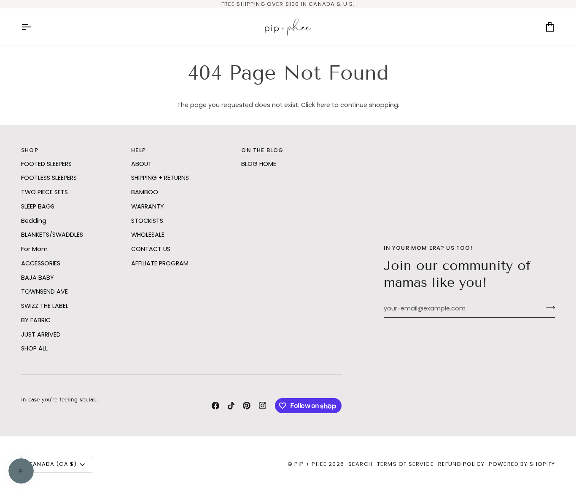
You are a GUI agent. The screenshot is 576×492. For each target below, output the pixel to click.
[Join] (548, 307)
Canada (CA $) (52, 464)
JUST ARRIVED (41, 334)
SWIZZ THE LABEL (44, 306)
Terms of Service (405, 464)
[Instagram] (262, 405)
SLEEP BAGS (37, 206)
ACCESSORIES (40, 263)
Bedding (33, 221)
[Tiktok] (231, 405)
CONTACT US (150, 249)
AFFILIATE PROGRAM (159, 263)
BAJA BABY (37, 277)
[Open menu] (33, 26)
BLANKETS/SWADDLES (52, 234)
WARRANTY (147, 206)
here (323, 105)
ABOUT (141, 164)
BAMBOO (144, 192)
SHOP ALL (34, 348)
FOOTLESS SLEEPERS (49, 178)
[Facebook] (215, 405)
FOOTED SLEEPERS (46, 164)
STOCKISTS (147, 221)
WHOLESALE (147, 234)
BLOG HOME (258, 164)
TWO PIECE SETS (44, 192)
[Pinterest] (246, 405)
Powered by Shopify (522, 464)
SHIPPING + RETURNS (160, 178)
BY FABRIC (36, 320)
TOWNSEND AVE (44, 291)
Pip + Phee (310, 464)
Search (360, 464)
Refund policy (461, 464)
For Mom (34, 249)
